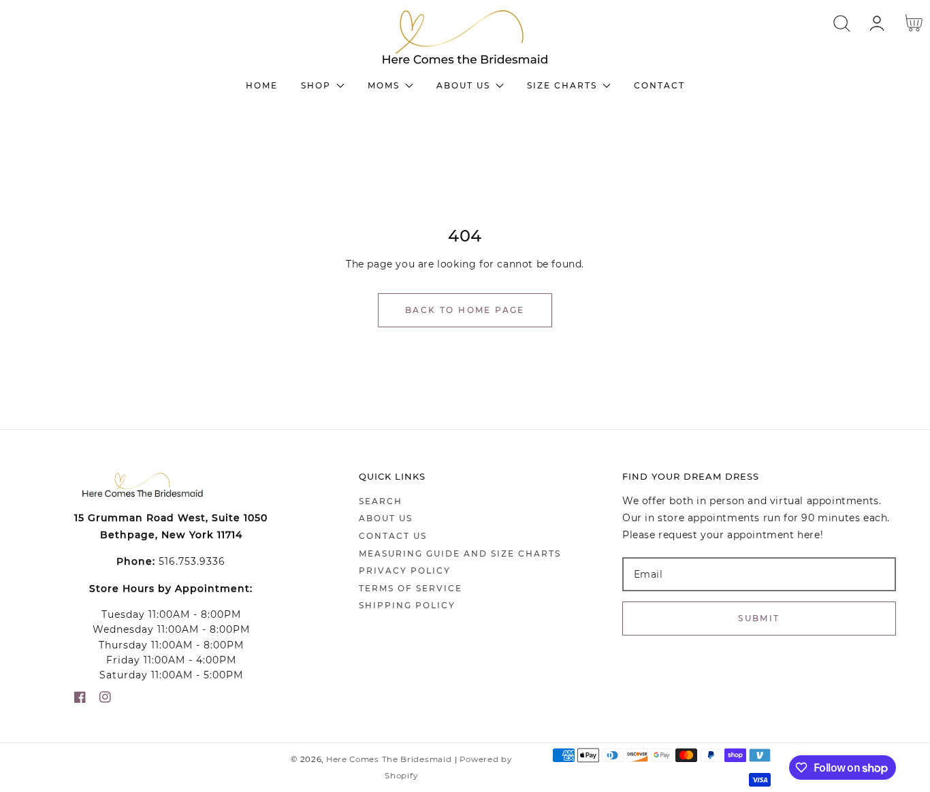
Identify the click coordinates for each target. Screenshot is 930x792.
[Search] (842, 23)
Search (380, 501)
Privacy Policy (405, 570)
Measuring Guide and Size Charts (460, 553)
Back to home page (465, 310)
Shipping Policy (407, 605)
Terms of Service (410, 588)
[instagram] (105, 699)
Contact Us (393, 536)
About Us (386, 518)
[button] (842, 23)
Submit (759, 618)
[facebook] (80, 699)
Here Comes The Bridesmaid (389, 759)
